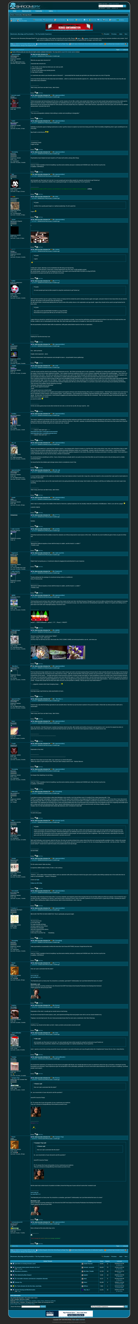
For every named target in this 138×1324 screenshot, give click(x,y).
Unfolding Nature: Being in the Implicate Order (24, 45)
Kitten (85, 1282)
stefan (57, 249)
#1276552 (34, 346)
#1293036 (34, 860)
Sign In (14, 21)
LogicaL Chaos (40, 1300)
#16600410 (34, 1138)
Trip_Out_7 (87, 1290)
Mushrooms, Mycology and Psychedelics (22, 34)
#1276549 (34, 282)
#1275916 (34, 251)
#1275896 (34, 198)
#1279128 (34, 530)
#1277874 (34, 499)
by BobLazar (119, 1265)
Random (113, 20)
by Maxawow (119, 1276)
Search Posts (49, 20)
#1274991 (34, 56)
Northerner (47, 1300)
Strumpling (58, 791)
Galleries (80, 20)
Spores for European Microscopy (25, 44)
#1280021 (34, 667)
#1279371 (34, 573)
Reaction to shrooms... (21, 1271)
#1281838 (34, 723)
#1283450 (34, 793)
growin (57, 529)
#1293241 (34, 909)
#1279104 (34, 516)
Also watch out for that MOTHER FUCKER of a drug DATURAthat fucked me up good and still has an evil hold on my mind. (50, 310)
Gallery (51, 11)
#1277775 (34, 444)
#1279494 (34, 597)
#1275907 (34, 221)
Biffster (86, 1286)
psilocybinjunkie (20, 1300)
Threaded (106, 34)
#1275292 (34, 153)
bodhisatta (53, 1300)
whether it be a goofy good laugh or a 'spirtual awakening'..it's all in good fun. (55, 204)
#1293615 (34, 942)
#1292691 (34, 822)
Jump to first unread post (18, 49)
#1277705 (34, 415)
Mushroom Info (26, 11)
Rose (29, 1300)
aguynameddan (59, 95)
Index (120, 34)
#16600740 (34, 1223)
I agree (36, 257)
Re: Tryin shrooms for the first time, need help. (28, 1286)
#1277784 (34, 471)
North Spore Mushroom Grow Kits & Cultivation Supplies (87, 44)
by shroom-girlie (119, 1283)
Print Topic (31, 1303)
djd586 (57, 630)
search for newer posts (68, 52)
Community (38, 11)
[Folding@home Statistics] (15, 923)
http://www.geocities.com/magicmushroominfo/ (44, 431)
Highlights (71, 20)
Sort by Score (24, 1303)
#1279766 (34, 632)
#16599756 (34, 1034)
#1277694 (34, 367)
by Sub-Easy (119, 1268)
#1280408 (34, 700)
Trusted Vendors (61, 20)
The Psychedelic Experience (43, 34)
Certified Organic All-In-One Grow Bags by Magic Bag (53, 44)
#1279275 (34, 554)
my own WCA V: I (35, 977)
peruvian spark (59, 820)
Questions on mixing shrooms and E (25, 1263)
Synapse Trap (59, 1137)
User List (93, 20)
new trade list (35, 975)
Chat (100, 20)
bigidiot (86, 1275)
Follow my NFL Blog (36, 883)
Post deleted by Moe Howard (23, 1275)
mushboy (34, 1300)
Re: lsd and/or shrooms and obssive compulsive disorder (31, 1278)
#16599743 (34, 1007)
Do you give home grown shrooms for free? (27, 1267)
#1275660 (34, 176)
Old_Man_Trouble (89, 1271)
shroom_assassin (89, 1267)
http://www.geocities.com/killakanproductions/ (44, 433)
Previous (114, 34)
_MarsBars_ (58, 699)
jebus (85, 1278)
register (86, 38)
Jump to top (15, 1246)
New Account (23, 21)
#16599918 (34, 1079)
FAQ (87, 20)
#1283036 (34, 771)
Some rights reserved (78, 1319)
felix (56, 196)
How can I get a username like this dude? (45, 1085)
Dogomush (58, 571)
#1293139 (34, 892)
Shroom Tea (18, 1282)
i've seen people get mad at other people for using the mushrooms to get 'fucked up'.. (57, 288)
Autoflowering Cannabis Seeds (115, 44)
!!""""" (57, 281)
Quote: (37, 202)
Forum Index (38, 20)
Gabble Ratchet (88, 1263)
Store (106, 20)
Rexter (57, 1005)
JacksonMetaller (60, 1057)
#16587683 (34, 964)
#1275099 (34, 122)
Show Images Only (15, 1303)
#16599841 (34, 1058)
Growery (121, 20)
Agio (38, 879)
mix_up (57, 470)
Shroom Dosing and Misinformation (25, 1290)
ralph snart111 (59, 553)
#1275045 (34, 97)
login (78, 38)
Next (125, 34)
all (21, 1269)
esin (56, 365)
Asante (26, 1300)
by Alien (119, 1272)
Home (14, 11)
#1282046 (34, 745)
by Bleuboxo (119, 1280)
